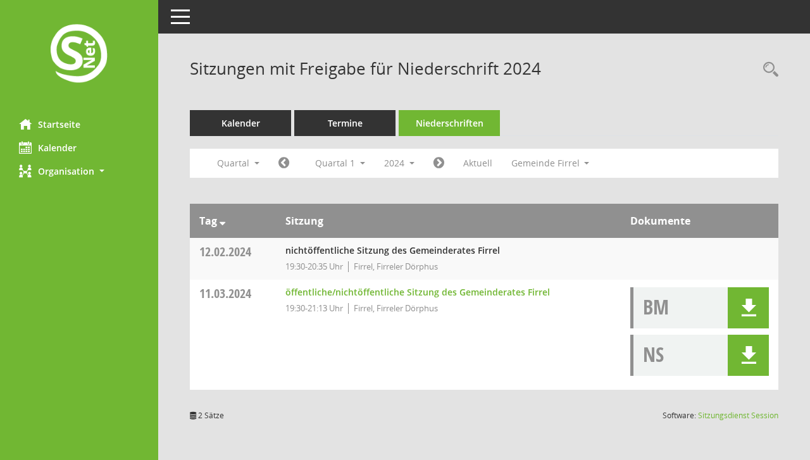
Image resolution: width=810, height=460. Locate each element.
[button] (79, 171)
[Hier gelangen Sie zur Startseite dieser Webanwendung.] (79, 54)
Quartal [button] (234, 163)
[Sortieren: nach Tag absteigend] (222, 221)
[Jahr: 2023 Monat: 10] (284, 163)
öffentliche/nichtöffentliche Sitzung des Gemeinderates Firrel (417, 292)
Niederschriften (449, 123)
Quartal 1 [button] (336, 163)
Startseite (59, 124)
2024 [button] (395, 163)
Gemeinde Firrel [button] (546, 163)
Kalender (57, 148)
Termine (345, 123)
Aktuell (477, 163)
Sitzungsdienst (738, 415)
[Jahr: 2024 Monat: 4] (439, 163)
